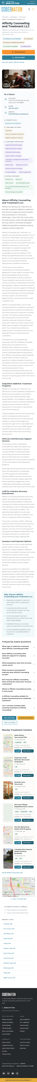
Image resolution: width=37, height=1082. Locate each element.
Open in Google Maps (20, 899)
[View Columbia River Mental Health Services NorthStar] (8, 859)
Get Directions (19, 52)
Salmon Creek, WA (9, 948)
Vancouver (22, 17)
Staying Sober (24, 1028)
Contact (4, 1051)
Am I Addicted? (24, 1022)
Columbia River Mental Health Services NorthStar (23, 851)
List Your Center (25, 1042)
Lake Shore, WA (9, 958)
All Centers (5, 17)
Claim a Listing (24, 1045)
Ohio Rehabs (6, 1034)
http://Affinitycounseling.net (18, 114)
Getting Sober (24, 1025)
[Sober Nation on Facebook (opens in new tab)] (4, 1073)
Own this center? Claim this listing (13, 62)
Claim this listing (9, 718)
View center (27, 751)
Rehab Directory (7, 1019)
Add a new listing (9, 722)
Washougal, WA (9, 968)
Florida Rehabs (6, 1028)
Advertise (23, 1048)
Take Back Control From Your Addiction (17, 1080)
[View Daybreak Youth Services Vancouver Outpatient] (8, 767)
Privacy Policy (6, 1054)
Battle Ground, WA (9, 978)
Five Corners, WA (9, 929)
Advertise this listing (26, 718)
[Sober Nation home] (11, 9)
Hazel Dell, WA (8, 938)
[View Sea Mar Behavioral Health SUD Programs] (8, 835)
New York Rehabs (7, 1031)
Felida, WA (7, 973)
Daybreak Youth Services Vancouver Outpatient (22, 760)
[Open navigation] (33, 9)
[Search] (29, 9)
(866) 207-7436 (9, 1007)
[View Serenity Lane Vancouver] (8, 790)
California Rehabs (7, 1022)
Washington (13, 17)
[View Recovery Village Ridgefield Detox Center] (8, 813)
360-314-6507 (20, 57)
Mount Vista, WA (9, 953)
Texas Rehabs (6, 1025)
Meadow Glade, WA (10, 963)
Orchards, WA (8, 924)
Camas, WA (7, 943)
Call (18, 751)
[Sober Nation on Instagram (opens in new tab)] (8, 1073)
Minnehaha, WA (9, 933)
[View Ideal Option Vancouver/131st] (8, 743)
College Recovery (7, 1045)
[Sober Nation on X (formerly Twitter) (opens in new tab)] (17, 1073)
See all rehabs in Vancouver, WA (12, 872)
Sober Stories (6, 1042)
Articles (22, 1031)
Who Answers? (31, 3)
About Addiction (25, 1019)
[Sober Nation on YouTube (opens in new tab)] (12, 1073)
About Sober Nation (8, 1048)
